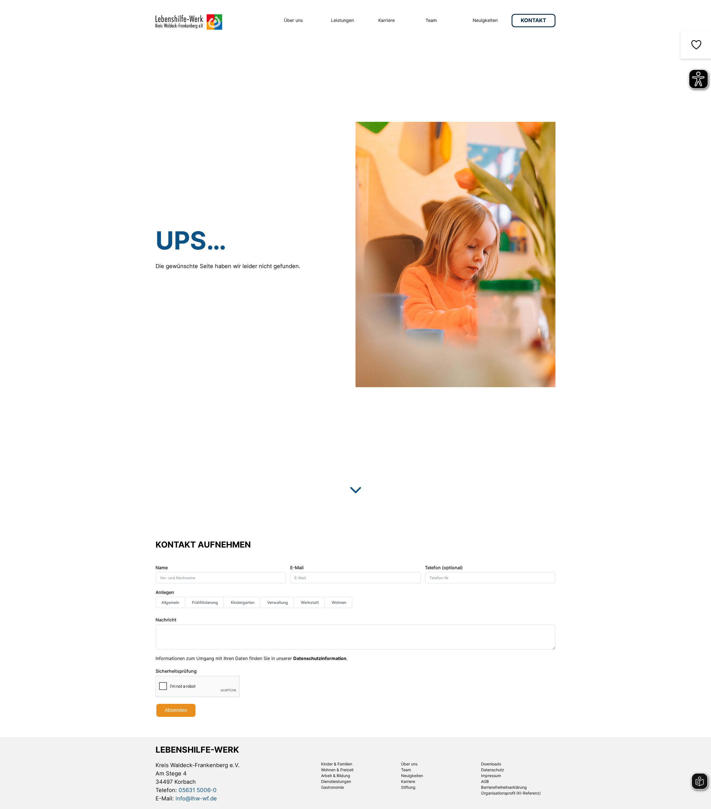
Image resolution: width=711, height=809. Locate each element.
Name (162, 567)
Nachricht (166, 619)
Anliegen (165, 592)
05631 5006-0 (198, 790)
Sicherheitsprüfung (176, 671)
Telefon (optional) (444, 567)
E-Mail (297, 567)
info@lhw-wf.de (196, 798)
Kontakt (533, 20)
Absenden (176, 710)
